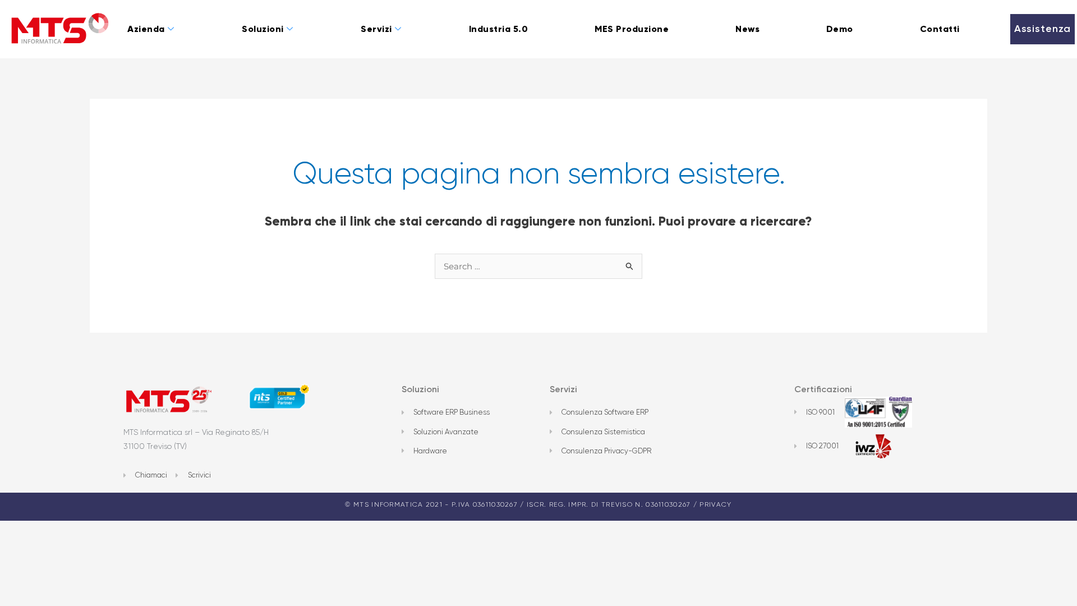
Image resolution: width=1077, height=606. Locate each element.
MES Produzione (632, 29)
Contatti (940, 29)
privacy (715, 504)
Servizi (376, 29)
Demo (839, 29)
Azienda (146, 29)
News (747, 29)
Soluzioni (263, 29)
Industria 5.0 (498, 29)
